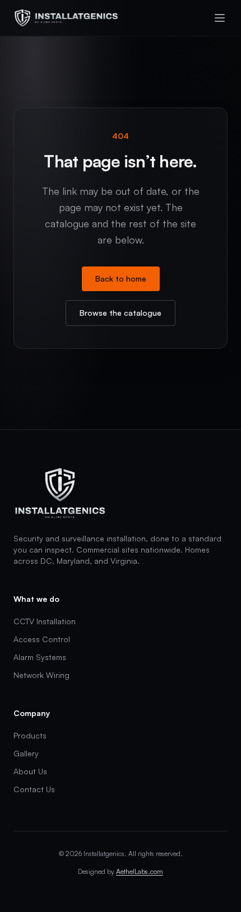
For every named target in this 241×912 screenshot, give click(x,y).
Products (30, 735)
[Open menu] (219, 18)
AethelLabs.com (139, 871)
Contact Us (34, 789)
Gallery (26, 753)
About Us (30, 771)
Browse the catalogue (120, 312)
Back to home (120, 278)
